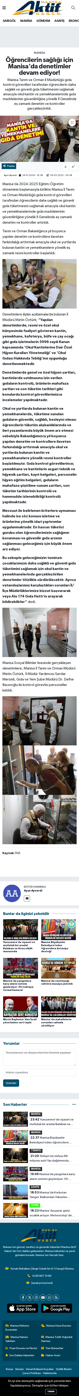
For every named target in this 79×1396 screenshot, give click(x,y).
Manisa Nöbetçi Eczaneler (17, 1327)
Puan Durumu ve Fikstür (23, 1348)
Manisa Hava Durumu (58, 1325)
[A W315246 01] (39, 283)
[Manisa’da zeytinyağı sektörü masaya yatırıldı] (58, 968)
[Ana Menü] (4, 8)
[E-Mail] (27, 899)
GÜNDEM (43, 21)
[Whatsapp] (49, 1297)
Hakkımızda (50, 1373)
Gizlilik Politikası (34, 1391)
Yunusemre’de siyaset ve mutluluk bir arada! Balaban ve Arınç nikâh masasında (52, 1122)
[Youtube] (43, 1297)
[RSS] (56, 1297)
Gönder (11, 1083)
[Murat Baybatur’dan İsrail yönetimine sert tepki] (20, 1006)
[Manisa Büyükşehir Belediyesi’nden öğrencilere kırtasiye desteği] (58, 929)
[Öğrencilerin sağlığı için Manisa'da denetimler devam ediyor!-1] (39, 720)
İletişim (19, 1369)
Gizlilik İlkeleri (64, 1369)
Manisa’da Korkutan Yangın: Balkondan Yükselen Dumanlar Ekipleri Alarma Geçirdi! (52, 1195)
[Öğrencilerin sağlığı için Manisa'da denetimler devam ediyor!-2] (39, 770)
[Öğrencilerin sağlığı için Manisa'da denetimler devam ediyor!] (39, 139)
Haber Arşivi (53, 1355)
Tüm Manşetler (54, 1348)
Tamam (50, 1392)
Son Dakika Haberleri (21, 1355)
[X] (30, 1297)
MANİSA (26, 21)
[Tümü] (74, 1104)
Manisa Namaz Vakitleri (17, 1339)
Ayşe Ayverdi (10, 175)
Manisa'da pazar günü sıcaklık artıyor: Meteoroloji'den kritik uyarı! (51, 1213)
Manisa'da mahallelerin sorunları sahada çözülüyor (56, 1022)
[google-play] (56, 1309)
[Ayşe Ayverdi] (12, 893)
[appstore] (22, 1309)
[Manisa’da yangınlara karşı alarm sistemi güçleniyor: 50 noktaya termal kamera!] (20, 968)
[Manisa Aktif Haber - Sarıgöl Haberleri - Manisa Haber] (37, 8)
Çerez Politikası (31, 1373)
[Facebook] (23, 1297)
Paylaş (11, 166)
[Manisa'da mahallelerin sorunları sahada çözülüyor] (58, 1006)
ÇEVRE (35, 1205)
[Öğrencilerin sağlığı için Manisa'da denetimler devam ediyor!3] (39, 819)
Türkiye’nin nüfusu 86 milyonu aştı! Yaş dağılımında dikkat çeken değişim (49, 1158)
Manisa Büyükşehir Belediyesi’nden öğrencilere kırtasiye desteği (49, 1140)
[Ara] (73, 8)
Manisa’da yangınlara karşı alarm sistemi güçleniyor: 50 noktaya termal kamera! (52, 1177)
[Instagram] (36, 1297)
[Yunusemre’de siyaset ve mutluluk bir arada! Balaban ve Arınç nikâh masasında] (20, 929)
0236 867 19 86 (41, 1275)
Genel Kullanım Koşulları (40, 1369)
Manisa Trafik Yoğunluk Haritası (57, 1339)
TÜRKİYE (36, 1150)
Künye (9, 1369)
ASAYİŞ (59, 21)
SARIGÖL (9, 21)
